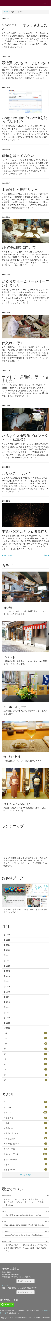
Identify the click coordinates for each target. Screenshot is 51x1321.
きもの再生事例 (25, 1159)
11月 (25, 1038)
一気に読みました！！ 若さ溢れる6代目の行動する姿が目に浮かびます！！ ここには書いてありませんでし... (25, 1248)
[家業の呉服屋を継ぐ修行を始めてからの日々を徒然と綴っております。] (15, 3)
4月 (25, 1074)
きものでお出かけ (25, 1143)
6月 (25, 1064)
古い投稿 (44, 555)
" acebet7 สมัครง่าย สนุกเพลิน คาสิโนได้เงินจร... (24, 1235)
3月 (25, 1080)
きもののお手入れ (25, 1154)
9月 (25, 1048)
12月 (25, 1033)
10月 (25, 1043)
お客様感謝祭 (25, 1138)
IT (25, 1102)
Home (6, 12)
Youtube (25, 1107)
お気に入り (25, 1117)
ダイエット (25, 1164)
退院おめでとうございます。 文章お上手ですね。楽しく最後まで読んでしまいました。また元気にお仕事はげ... (25, 1202)
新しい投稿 (7, 555)
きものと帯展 (25, 1149)
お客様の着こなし (25, 1133)
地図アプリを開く (26, 1281)
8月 (25, 1054)
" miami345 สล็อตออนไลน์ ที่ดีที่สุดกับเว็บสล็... (22, 1215)
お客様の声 (25, 1128)
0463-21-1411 (7, 1285)
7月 (25, 1059)
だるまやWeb (25, 1169)
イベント (25, 1112)
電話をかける (26, 1292)
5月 (25, 1069)
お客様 (25, 1123)
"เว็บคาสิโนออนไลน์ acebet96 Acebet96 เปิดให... (24, 1224)
